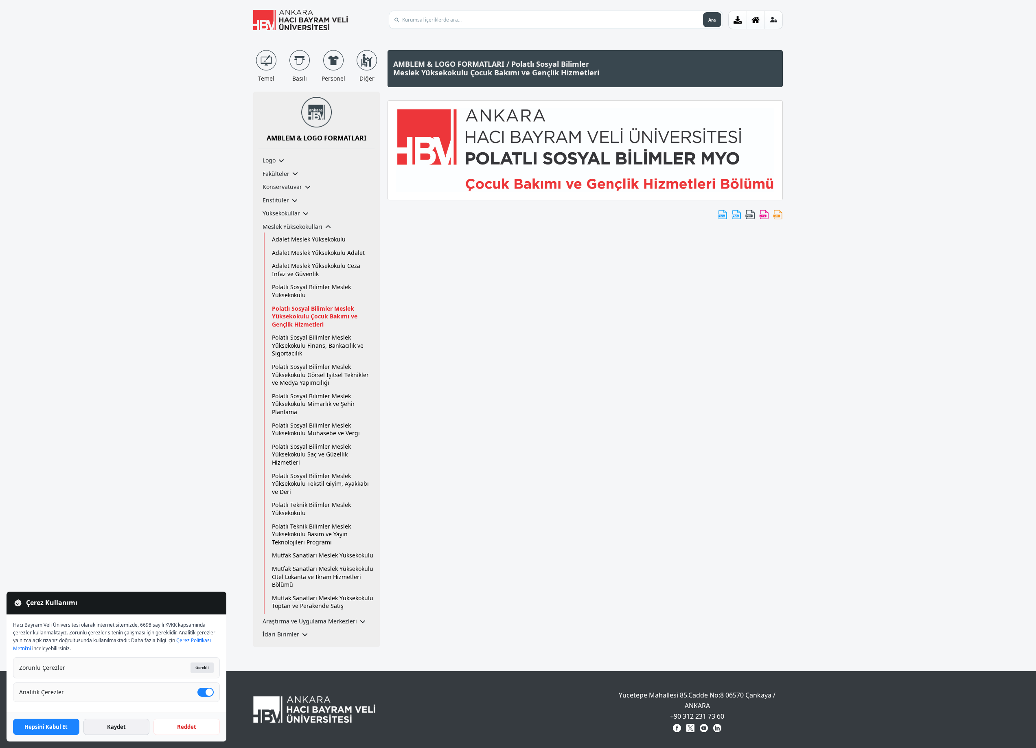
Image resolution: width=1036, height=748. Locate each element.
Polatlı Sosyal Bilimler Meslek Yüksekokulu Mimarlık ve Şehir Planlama (313, 404)
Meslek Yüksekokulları (292, 226)
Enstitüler (276, 200)
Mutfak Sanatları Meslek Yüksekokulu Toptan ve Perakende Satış (322, 602)
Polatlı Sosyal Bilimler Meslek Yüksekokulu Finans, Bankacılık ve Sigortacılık (318, 345)
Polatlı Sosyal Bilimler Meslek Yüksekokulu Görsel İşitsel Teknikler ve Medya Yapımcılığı (320, 374)
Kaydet (116, 726)
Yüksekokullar (281, 213)
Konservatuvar (282, 187)
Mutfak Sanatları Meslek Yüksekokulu (322, 555)
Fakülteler (276, 174)
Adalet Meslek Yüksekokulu (309, 239)
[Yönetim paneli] (773, 20)
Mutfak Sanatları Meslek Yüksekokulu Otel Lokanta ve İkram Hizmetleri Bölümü (322, 576)
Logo (269, 160)
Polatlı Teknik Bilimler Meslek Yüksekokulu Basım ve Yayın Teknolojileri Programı (311, 534)
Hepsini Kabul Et (46, 726)
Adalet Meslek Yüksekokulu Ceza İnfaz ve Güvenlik (316, 270)
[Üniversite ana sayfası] (755, 20)
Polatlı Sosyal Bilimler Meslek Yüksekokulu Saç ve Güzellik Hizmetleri (311, 454)
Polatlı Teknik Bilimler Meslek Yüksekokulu (311, 509)
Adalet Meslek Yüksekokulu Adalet (318, 253)
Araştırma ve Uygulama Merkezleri (310, 621)
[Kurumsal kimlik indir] (738, 20)
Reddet (186, 726)
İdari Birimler (281, 634)
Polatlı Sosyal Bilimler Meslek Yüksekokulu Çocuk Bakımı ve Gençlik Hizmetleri (314, 316)
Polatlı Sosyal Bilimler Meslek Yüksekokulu (311, 291)
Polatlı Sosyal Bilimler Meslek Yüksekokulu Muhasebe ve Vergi (316, 429)
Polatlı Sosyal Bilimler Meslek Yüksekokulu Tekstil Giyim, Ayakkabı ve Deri (320, 484)
